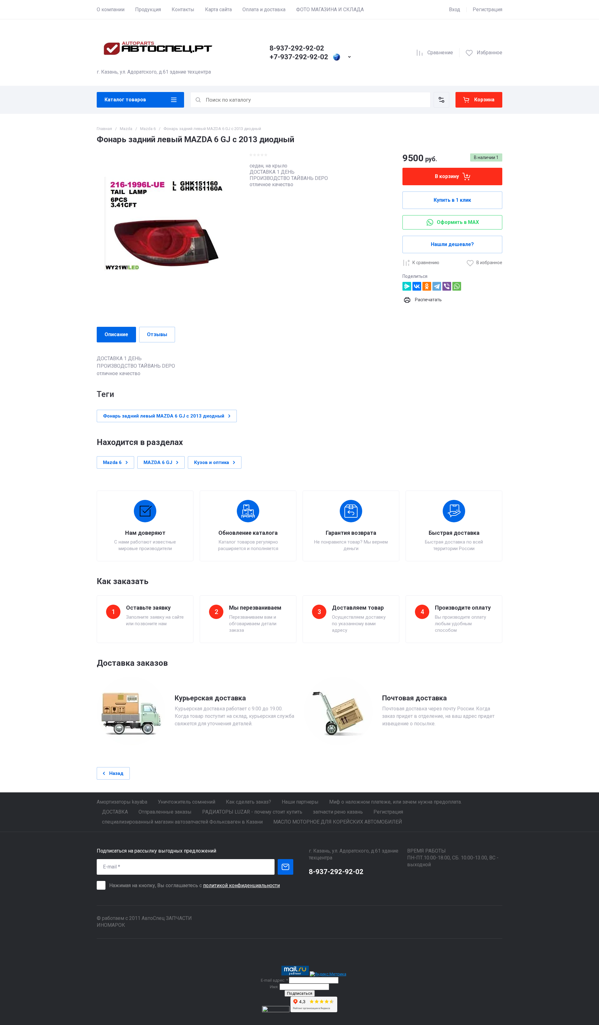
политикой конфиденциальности (241, 885)
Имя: (274, 986)
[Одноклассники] (426, 286)
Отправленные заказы (165, 812)
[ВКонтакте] (416, 286)
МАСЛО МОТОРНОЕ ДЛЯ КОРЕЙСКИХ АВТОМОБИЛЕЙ (337, 822)
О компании (110, 9)
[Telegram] (436, 286)
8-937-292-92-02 (297, 48)
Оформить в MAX (458, 222)
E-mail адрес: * (274, 980)
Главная (104, 128)
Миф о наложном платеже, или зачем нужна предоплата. (395, 802)
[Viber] (446, 286)
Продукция (148, 9)
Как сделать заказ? (248, 802)
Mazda (126, 128)
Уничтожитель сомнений (186, 802)
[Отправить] (285, 867)
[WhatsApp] (456, 286)
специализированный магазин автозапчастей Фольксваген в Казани (182, 822)
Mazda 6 (148, 128)
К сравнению (425, 262)
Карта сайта (218, 9)
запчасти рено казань (338, 812)
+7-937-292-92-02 (299, 57)
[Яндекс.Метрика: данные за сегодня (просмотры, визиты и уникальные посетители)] (328, 974)
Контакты (183, 9)
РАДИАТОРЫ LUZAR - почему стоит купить (252, 812)
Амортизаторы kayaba (122, 802)
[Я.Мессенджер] (406, 286)
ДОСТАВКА (115, 812)
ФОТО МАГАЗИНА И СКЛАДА (330, 9)
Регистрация (487, 9)
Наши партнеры (300, 802)
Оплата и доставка (263, 9)
